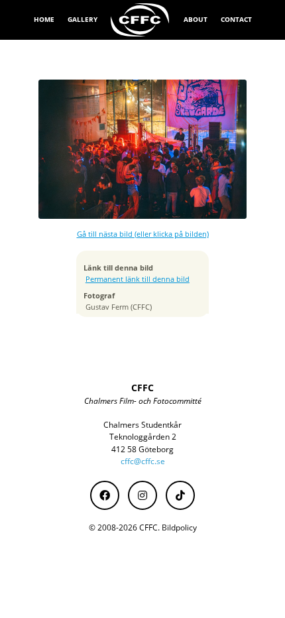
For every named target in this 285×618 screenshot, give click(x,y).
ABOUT (195, 19)
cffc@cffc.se (143, 461)
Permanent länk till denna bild (138, 279)
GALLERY (82, 19)
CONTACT (236, 19)
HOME (44, 19)
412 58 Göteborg (142, 449)
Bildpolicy (179, 527)
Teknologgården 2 (142, 436)
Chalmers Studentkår (142, 424)
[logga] (140, 19)
